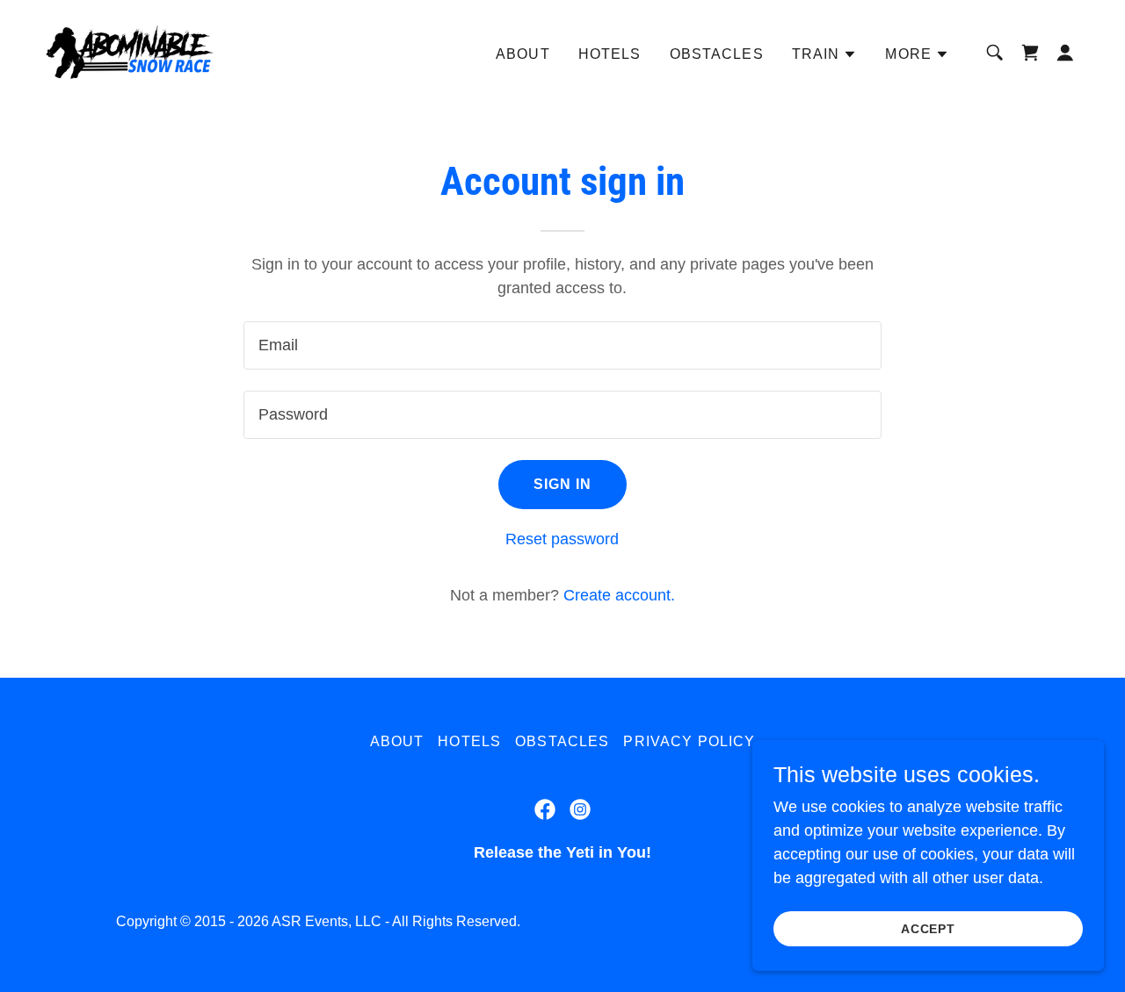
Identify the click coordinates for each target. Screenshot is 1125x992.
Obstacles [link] (717, 54)
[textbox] (562, 345)
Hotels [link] (610, 54)
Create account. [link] (619, 595)
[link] (129, 51)
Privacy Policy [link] (689, 741)
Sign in (562, 484)
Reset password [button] (562, 539)
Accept (928, 929)
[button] (825, 54)
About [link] (523, 54)
